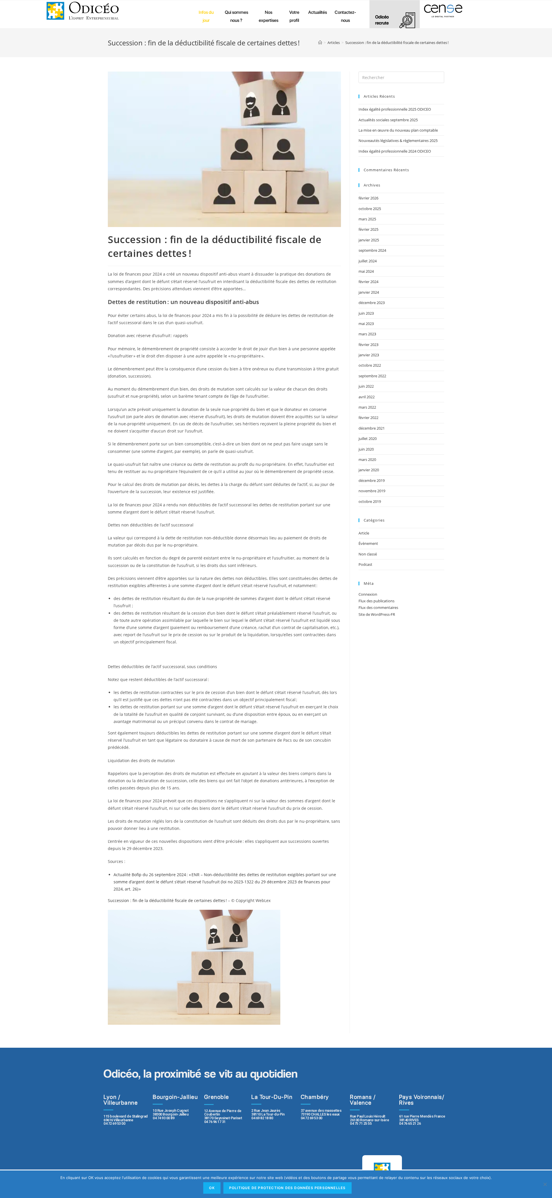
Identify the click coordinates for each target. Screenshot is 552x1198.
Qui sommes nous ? (236, 16)
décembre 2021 (372, 428)
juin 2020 (366, 449)
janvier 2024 (369, 292)
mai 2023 (366, 323)
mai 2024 (366, 271)
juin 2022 (366, 386)
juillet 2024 (368, 261)
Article (364, 533)
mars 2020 (367, 459)
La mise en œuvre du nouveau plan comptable (398, 130)
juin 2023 (366, 313)
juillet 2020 (368, 438)
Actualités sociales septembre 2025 (389, 119)
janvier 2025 (369, 240)
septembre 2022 (372, 375)
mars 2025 (367, 219)
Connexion (368, 594)
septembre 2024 (372, 250)
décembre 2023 (372, 302)
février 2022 (368, 417)
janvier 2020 (369, 469)
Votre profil (294, 16)
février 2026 (368, 198)
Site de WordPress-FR (377, 614)
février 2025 (368, 229)
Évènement (368, 543)
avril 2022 (367, 396)
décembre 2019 (372, 480)
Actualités (317, 12)
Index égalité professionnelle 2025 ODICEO (395, 109)
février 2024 (368, 281)
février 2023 (368, 344)
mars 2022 (367, 407)
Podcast (365, 564)
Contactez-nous (345, 16)
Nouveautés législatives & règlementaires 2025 (398, 140)
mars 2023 (367, 333)
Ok (211, 1188)
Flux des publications (376, 600)
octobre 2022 (370, 365)
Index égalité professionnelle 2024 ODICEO (395, 151)
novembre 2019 (372, 490)
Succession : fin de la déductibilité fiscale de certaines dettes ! (167, 900)
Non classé (368, 554)
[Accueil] (320, 42)
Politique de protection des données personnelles (287, 1188)
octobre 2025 (370, 208)
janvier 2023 (369, 354)
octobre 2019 (370, 501)
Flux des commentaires (378, 607)
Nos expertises (268, 16)
